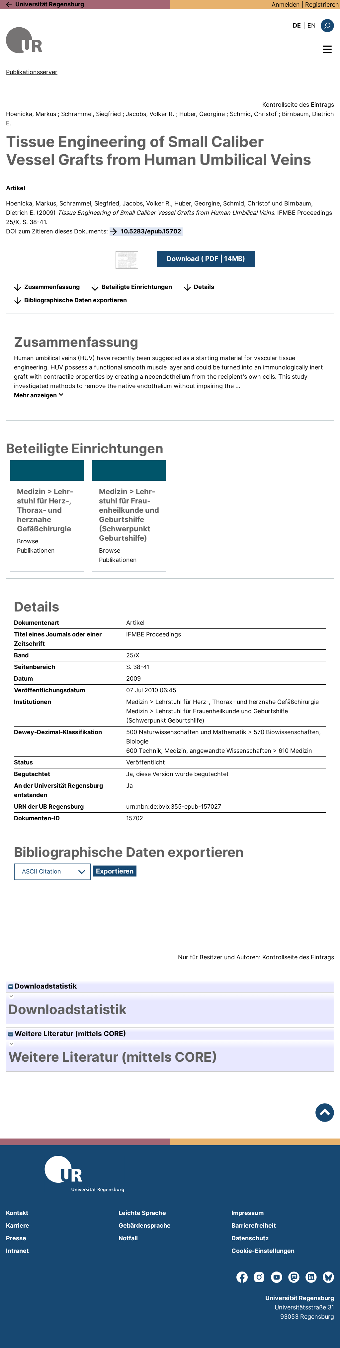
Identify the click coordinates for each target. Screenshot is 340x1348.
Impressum (247, 1212)
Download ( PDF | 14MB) (206, 259)
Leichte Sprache (142, 1212)
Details (204, 286)
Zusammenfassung (52, 286)
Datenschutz (250, 1238)
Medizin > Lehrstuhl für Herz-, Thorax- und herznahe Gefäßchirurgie (222, 701)
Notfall (128, 1238)
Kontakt (17, 1212)
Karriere (17, 1225)
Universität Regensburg (49, 4)
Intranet (17, 1250)
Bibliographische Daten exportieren (75, 300)
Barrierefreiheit (253, 1225)
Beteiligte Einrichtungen (137, 286)
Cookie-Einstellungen (263, 1250)
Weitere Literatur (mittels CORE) (69, 1033)
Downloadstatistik (45, 986)
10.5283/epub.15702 (151, 231)
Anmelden (286, 4)
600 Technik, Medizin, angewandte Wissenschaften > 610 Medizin (219, 750)
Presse (16, 1238)
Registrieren (322, 4)
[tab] (170, 1009)
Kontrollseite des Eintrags (298, 104)
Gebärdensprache (145, 1225)
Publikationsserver (31, 71)
